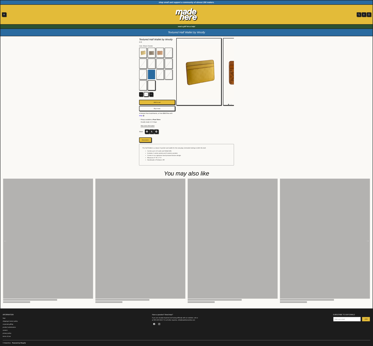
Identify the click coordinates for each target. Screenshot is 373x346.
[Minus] (141, 94)
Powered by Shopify (19, 343)
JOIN (366, 319)
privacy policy (7, 333)
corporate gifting (8, 324)
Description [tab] (145, 140)
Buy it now (157, 108)
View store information (148, 126)
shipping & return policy (10, 321)
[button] (4, 14)
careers (5, 330)
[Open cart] (369, 14)
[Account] (364, 14)
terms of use (7, 336)
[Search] (359, 14)
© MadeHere (7, 343)
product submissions (9, 327)
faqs (4, 318)
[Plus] (151, 94)
